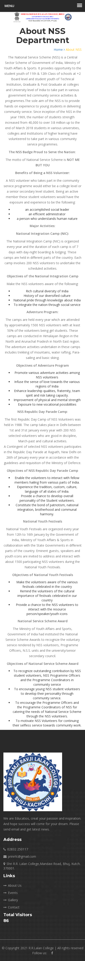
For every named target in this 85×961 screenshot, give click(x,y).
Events (13, 893)
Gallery (13, 900)
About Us (15, 885)
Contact (13, 907)
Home (59, 49)
